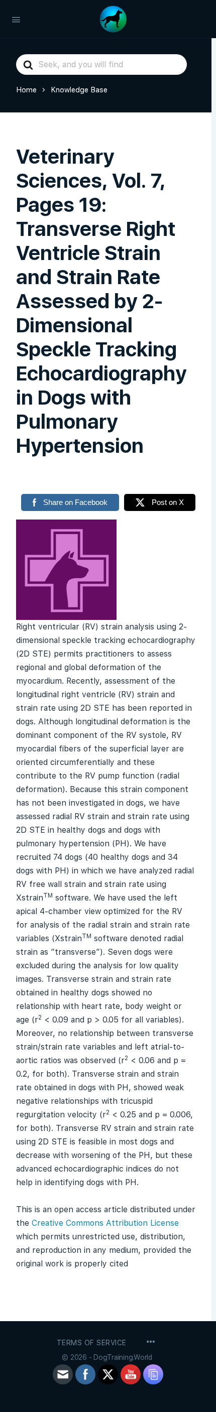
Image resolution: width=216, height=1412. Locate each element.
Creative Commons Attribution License (105, 1223)
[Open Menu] (16, 18)
